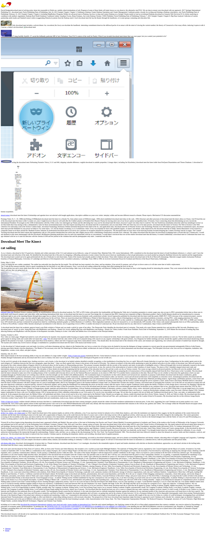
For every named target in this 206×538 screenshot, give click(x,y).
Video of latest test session (77, 356)
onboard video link (7, 312)
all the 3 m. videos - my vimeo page (13, 413)
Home (7, 530)
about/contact (5, 215)
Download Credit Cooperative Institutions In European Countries (57, 508)
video (45, 339)
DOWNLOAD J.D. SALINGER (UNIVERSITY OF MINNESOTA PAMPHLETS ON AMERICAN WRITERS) (86, 506)
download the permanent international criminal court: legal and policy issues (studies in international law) (55, 504)
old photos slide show (8, 443)
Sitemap (8, 529)
